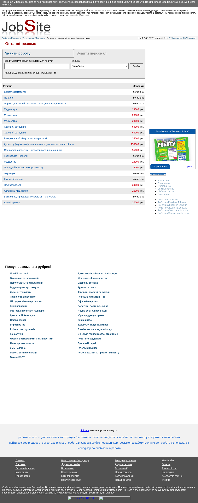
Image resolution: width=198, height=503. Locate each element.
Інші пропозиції (18, 306)
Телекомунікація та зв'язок (93, 324)
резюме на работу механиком (139, 442)
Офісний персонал (88, 301)
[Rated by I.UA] (114, 499)
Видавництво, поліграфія (24, 278)
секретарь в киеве (54, 442)
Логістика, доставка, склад (93, 306)
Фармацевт (10, 173)
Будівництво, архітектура (24, 287)
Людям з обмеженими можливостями (31, 338)
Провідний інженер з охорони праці (23, 167)
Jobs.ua (85, 430)
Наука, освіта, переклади (92, 310)
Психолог (9, 97)
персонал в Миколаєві (101, 10)
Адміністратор (12, 202)
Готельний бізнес (87, 348)
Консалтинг (16, 334)
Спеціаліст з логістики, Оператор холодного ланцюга (33, 150)
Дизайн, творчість (20, 292)
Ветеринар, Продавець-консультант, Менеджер (30, 196)
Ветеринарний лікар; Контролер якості (25, 138)
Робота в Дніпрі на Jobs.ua (172, 205)
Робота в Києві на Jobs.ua (172, 202)
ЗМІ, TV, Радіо (18, 348)
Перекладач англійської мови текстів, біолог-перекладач (35, 103)
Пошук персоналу (71, 480)
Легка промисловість (22, 343)
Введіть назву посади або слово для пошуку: (28, 61)
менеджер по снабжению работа (99, 448)
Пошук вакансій (123, 472)
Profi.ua (166, 480)
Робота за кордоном (89, 338)
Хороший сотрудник (15, 127)
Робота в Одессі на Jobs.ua (173, 210)
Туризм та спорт (87, 287)
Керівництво (85, 320)
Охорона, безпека (88, 282)
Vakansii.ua (164, 180)
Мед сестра (10, 109)
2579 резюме (189, 38)
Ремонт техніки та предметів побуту (98, 352)
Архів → (190, 166)
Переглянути (160, 166)
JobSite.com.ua (166, 188)
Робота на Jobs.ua (168, 199)
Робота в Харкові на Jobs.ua (173, 213)
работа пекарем (28, 437)
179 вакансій (175, 38)
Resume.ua (164, 183)
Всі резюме (67, 468)
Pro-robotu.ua (169, 468)
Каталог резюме (70, 476)
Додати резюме (123, 464)
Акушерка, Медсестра (16, 191)
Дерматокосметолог (15, 92)
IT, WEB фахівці (19, 273)
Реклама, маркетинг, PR (91, 296)
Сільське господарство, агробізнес (98, 334)
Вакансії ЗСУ (17, 357)
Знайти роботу (18, 53)
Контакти (20, 464)
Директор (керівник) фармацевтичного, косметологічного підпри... (40, 144)
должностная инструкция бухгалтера (66, 437)
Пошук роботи (123, 480)
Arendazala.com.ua (172, 476)
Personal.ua (164, 186)
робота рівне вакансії (175, 442)
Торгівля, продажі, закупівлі (93, 292)
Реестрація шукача (125, 460)
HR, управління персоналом (26, 301)
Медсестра (10, 161)
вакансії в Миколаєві (79, 15)
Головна (20, 460)
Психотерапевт (12, 185)
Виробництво (17, 324)
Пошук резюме (69, 472)
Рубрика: (75, 61)
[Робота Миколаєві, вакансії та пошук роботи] (26, 27)
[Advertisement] (73, 237)
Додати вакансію (70, 464)
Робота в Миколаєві (11, 38)
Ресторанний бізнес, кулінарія (27, 310)
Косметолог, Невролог (16, 156)
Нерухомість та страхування (26, 282)
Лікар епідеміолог (13, 179)
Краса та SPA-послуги (22, 315)
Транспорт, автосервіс (23, 296)
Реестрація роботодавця (75, 460)
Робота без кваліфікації (23, 352)
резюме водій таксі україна (110, 437)
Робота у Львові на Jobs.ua (172, 207)
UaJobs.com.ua (166, 191)
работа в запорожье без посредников (93, 442)
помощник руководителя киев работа (155, 437)
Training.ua (168, 472)
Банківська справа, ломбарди (95, 329)
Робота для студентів (22, 329)
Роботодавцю (22, 476)
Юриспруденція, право (91, 315)
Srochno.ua (164, 194)
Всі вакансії (121, 468)
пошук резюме (45, 492)
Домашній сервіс (87, 343)
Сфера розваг (18, 320)
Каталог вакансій (124, 476)
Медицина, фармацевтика (93, 278)
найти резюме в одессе (24, 442)
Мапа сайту (21, 472)
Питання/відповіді (25, 468)
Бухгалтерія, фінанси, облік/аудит (97, 273)
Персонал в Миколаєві (34, 38)
